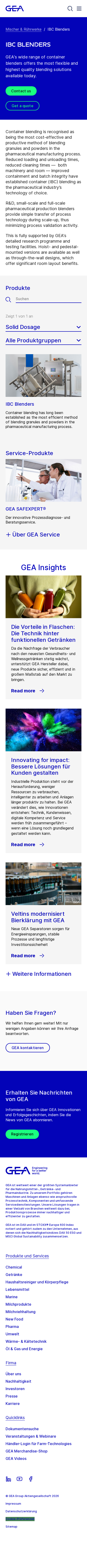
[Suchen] (11, 299)
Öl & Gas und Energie (24, 1348)
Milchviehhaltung (20, 1311)
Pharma (12, 1326)
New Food (14, 1319)
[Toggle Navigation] (79, 8)
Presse (12, 1396)
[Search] (70, 8)
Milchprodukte (18, 1304)
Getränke (14, 1274)
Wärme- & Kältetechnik (26, 1341)
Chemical (14, 1267)
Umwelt (12, 1334)
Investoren (15, 1388)
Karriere (13, 1403)
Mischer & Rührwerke (24, 29)
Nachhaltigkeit (18, 1381)
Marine (12, 1297)
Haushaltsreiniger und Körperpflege (37, 1282)
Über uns (13, 1374)
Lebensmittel (17, 1289)
